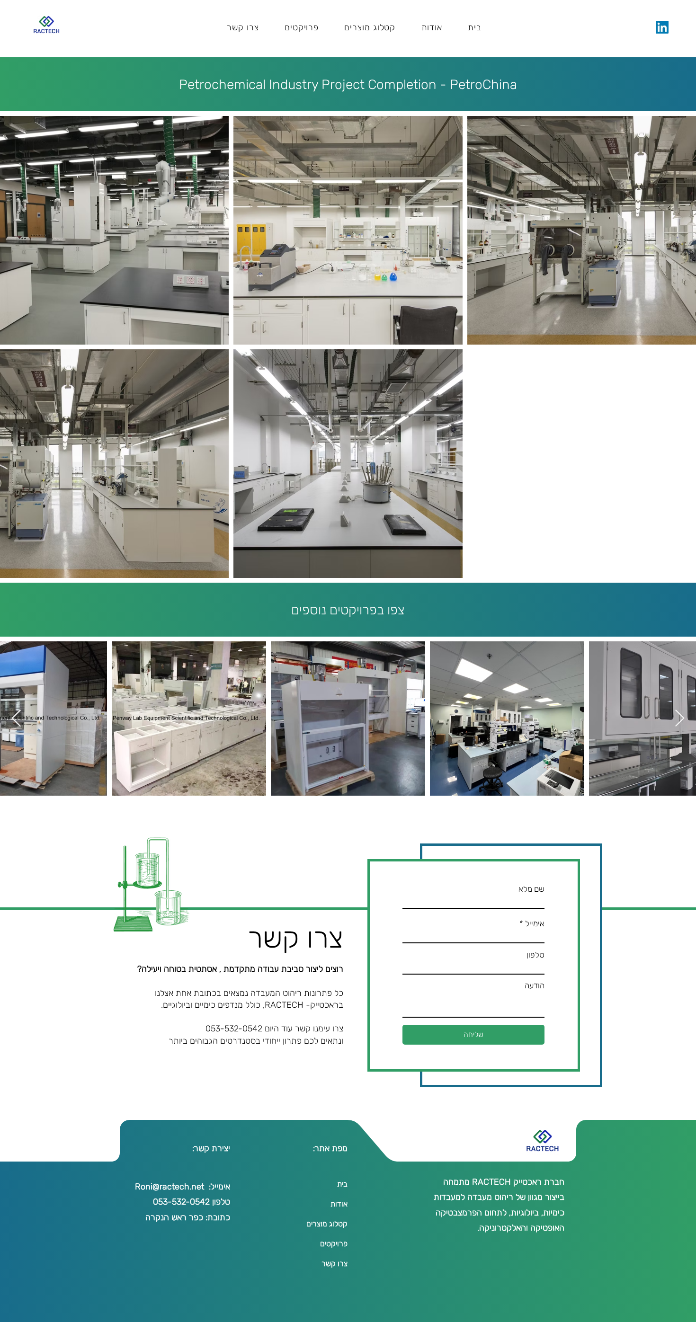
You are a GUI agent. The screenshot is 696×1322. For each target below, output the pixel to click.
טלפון (535, 955)
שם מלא (531, 889)
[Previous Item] (679, 719)
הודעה (534, 986)
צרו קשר (334, 1263)
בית (342, 1184)
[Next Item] (16, 719)
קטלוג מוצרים (327, 1223)
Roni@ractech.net (169, 1186)
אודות (339, 1203)
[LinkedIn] (662, 27)
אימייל (534, 924)
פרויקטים (334, 1243)
